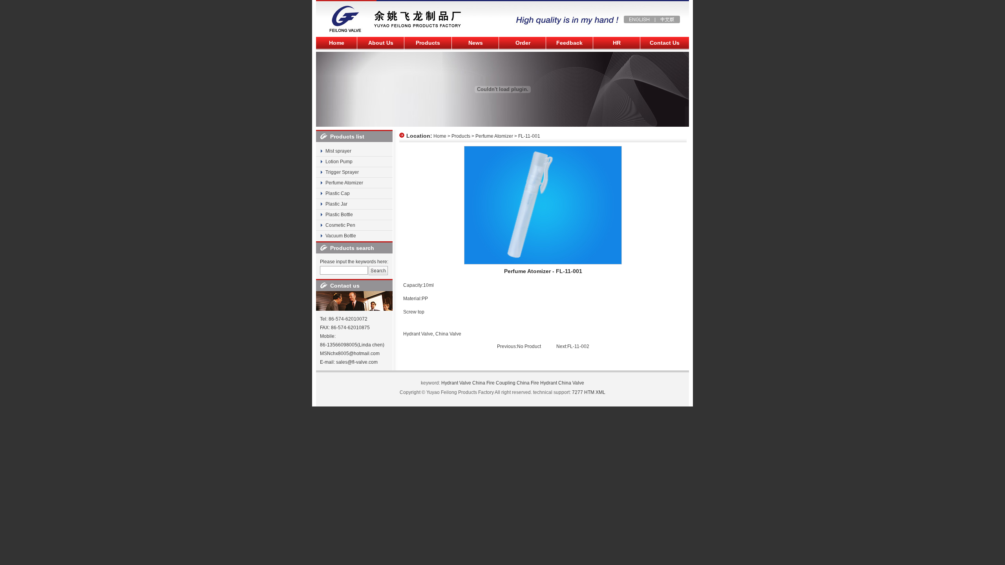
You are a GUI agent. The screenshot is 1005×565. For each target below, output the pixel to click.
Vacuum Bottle (340, 236)
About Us (380, 43)
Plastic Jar (336, 204)
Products (428, 43)
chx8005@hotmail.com (355, 353)
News (475, 43)
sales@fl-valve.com (357, 362)
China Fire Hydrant (537, 383)
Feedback (569, 43)
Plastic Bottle (339, 214)
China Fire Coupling (493, 383)
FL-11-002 (578, 346)
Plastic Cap (337, 193)
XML (600, 392)
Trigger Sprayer (342, 172)
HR (617, 43)
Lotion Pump (339, 161)
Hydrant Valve (418, 334)
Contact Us (665, 43)
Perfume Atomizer (344, 183)
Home (336, 43)
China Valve (448, 334)
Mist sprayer (338, 151)
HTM (589, 392)
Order (522, 43)
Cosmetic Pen (340, 225)
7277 (577, 392)
